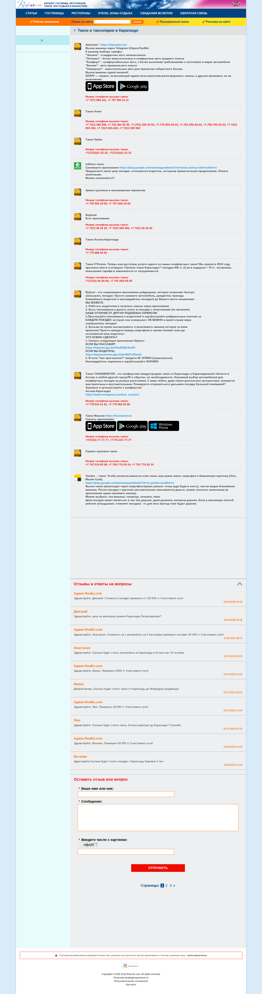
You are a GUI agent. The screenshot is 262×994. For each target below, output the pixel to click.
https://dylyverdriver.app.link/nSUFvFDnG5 (114, 354)
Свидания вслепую (156, 13)
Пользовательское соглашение (131, 981)
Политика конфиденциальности (131, 977)
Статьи (31, 13)
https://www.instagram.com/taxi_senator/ (112, 394)
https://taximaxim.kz (118, 415)
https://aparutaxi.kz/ (114, 44)
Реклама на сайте (218, 21)
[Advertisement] (158, 548)
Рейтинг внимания (46, 21)
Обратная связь (193, 13)
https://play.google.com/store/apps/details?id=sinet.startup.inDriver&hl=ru (168, 167)
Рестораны (81, 13)
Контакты (131, 984)
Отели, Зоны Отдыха (115, 13)
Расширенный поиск (174, 21)
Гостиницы (54, 13)
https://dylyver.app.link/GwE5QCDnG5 (110, 347)
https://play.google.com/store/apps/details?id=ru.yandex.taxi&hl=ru (130, 482)
